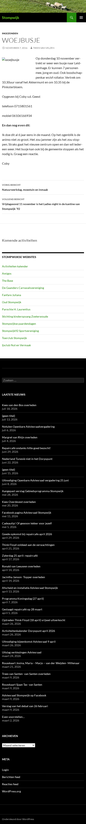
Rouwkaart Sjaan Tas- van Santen (22, 684)
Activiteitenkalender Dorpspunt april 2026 (28, 630)
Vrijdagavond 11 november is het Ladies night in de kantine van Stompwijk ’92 (41, 204)
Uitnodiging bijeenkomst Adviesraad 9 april (29, 641)
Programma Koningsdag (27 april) (23, 598)
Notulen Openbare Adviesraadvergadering (28, 426)
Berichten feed (11, 777)
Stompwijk (10, 17)
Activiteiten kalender (15, 266)
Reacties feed (10, 784)
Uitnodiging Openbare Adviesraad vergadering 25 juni (35, 480)
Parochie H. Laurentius (16, 309)
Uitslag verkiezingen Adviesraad (21, 652)
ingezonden (10, 33)
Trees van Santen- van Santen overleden (26, 673)
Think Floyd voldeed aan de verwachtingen (28, 544)
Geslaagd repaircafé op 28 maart (22, 609)
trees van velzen (43, 47)
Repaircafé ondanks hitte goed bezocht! (26, 448)
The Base (7, 280)
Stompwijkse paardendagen (19, 323)
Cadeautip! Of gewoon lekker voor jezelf (27, 523)
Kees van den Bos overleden (19, 405)
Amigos (6, 273)
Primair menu (81, 17)
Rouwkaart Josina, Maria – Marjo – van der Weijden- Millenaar (41, 663)
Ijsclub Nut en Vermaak (16, 345)
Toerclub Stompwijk (14, 338)
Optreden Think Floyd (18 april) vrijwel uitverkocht (33, 620)
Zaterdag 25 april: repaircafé (20, 555)
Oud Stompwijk (11, 302)
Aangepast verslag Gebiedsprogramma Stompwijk (32, 491)
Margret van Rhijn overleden (19, 437)
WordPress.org (11, 791)
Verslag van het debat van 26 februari (25, 706)
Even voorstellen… (13, 716)
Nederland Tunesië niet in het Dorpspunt (27, 458)
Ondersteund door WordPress (18, 819)
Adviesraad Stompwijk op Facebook (24, 695)
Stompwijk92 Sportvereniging (20, 330)
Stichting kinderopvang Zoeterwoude (25, 316)
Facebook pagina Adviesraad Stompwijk (26, 512)
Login (5, 769)
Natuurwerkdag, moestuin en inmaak (25, 187)
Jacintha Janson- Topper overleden (23, 577)
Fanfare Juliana (11, 295)
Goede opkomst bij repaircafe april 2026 (27, 534)
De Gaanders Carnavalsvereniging (23, 287)
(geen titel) (8, 415)
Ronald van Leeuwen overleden (21, 566)
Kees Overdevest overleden (19, 501)
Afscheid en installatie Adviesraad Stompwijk (30, 587)
